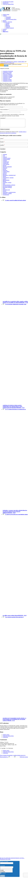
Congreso (5, 160)
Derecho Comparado (7, 166)
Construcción (5, 163)
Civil (4, 155)
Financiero (5, 170)
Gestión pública (21, 61)
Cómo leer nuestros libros (8, 4)
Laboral (4, 178)
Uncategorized (6, 194)
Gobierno (5, 172)
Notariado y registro (7, 182)
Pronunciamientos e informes (9, 185)
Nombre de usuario (4, 861)
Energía (4, 169)
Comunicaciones (6, 159)
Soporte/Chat (5, 2)
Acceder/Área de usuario (8, 1)
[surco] (14, 34)
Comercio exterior (6, 158)
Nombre (2, 107)
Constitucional (6, 161)
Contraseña (2, 865)
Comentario (3, 118)
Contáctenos (5, 737)
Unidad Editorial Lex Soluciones (7, 62)
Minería (4, 181)
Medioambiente (6, 180)
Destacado (5, 167)
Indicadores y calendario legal (9, 175)
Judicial (4, 176)
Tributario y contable (7, 193)
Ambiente (5, 154)
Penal (4, 183)
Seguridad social (6, 189)
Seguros (4, 191)
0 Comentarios (8, 61)
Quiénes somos (6, 734)
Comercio (15, 61)
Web (1, 112)
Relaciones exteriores (7, 187)
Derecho (4, 165)
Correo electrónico (4, 109)
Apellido (2, 145)
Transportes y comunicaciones (9, 192)
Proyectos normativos (7, 186)
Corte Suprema (6, 164)
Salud (4, 188)
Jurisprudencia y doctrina (8, 177)
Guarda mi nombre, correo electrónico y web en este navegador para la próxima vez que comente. (12, 115)
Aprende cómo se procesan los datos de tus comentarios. (13, 132)
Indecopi (4, 174)
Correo (2, 138)
